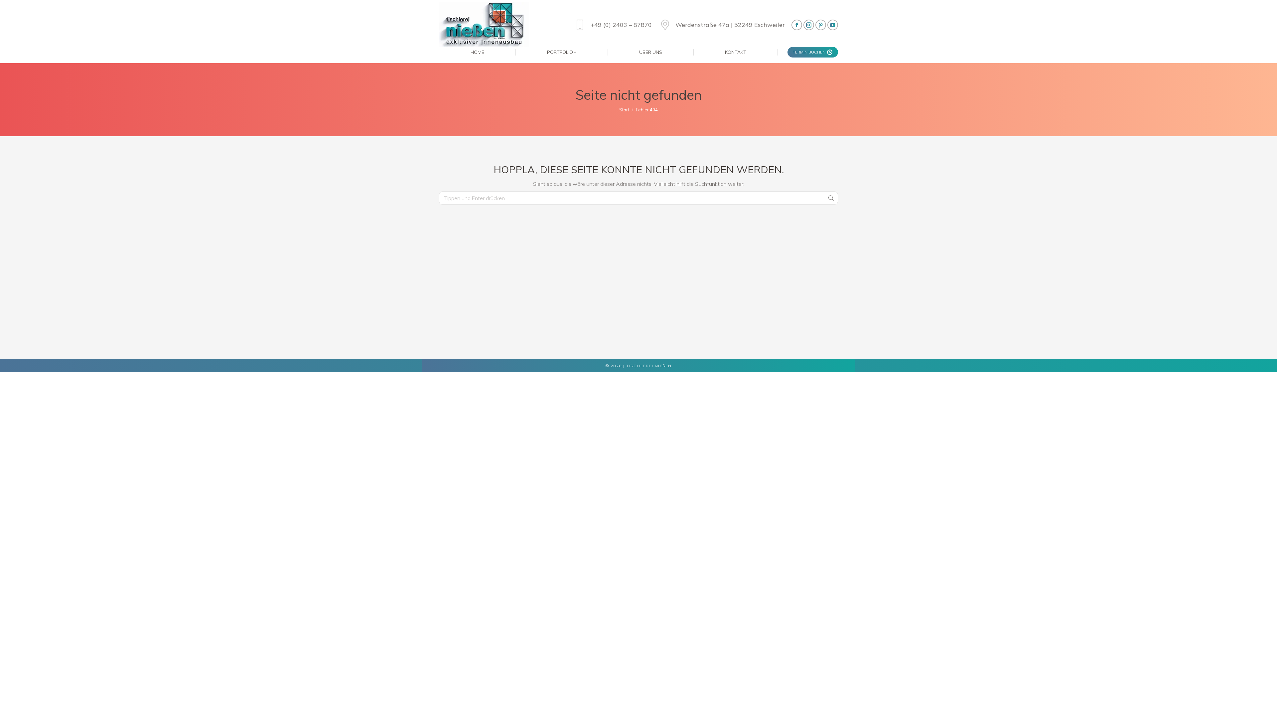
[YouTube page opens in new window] (832, 25)
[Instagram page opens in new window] (808, 25)
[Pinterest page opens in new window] (820, 25)
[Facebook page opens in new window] (796, 25)
